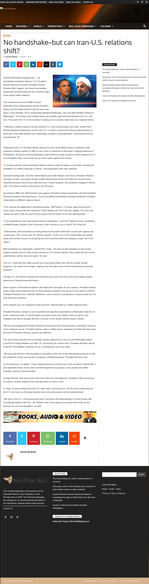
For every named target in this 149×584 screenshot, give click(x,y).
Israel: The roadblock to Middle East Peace (119, 101)
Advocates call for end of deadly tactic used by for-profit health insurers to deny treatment (124, 78)
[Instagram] (142, 2)
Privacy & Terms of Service (113, 493)
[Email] (46, 64)
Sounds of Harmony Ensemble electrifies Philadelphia (123, 96)
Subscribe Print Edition (36, 2)
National (21, 26)
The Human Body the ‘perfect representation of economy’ (120, 70)
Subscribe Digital (109, 485)
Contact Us (8, 508)
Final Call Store (56, 2)
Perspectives (55, 26)
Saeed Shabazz (11, 57)
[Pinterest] (20, 64)
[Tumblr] (53, 64)
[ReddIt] (40, 64)
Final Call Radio (73, 2)
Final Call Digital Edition (11, 2)
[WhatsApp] (26, 64)
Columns (105, 26)
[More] (85, 438)
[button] (144, 26)
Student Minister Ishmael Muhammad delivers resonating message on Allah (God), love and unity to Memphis (123, 88)
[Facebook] (137, 2)
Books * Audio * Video (111, 489)
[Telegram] (60, 64)
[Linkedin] (33, 64)
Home (9, 26)
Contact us (88, 2)
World (37, 26)
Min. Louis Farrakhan (81, 26)
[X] (146, 2)
